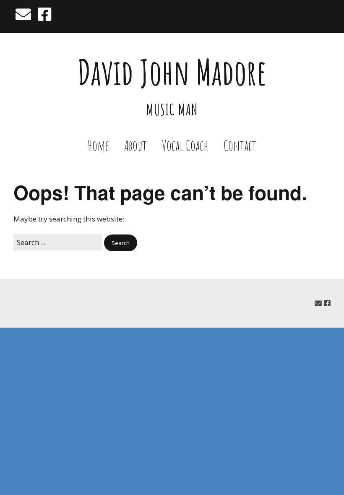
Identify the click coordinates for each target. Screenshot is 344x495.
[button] (120, 243)
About (135, 145)
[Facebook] (44, 14)
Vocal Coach (185, 145)
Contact (240, 145)
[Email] (23, 14)
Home (98, 145)
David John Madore (172, 72)
